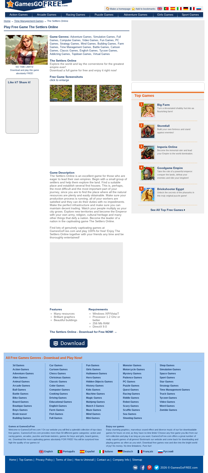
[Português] (166, 9)
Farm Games (56, 410)
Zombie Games (168, 410)
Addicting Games (60, 54)
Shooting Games (132, 418)
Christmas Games (59, 377)
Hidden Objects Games (99, 381)
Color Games (57, 385)
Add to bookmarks (145, 8)
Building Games (107, 43)
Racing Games (75, 14)
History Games (95, 385)
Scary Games (131, 406)
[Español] (172, 9)
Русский (168, 451)
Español (89, 451)
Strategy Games (69, 43)
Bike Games (20, 397)
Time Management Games (28, 21)
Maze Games (93, 410)
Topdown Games (81, 54)
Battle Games (101, 47)
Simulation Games (104, 36)
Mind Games (88, 43)
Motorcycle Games (134, 369)
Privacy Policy (44, 459)
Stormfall (163, 125)
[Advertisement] (86, 136)
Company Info (121, 459)
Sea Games (129, 414)
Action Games (19, 14)
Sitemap (137, 459)
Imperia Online (167, 146)
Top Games (144, 96)
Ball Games (19, 389)
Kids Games (93, 389)
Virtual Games (101, 54)
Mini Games (93, 418)
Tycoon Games (108, 50)
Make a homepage (120, 8)
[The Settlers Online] (71, 343)
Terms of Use (64, 459)
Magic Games (94, 397)
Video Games (90, 40)
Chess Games (57, 373)
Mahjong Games (95, 401)
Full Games (55, 418)
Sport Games (190, 14)
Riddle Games (131, 397)
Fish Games (56, 414)
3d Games (18, 365)
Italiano (108, 451)
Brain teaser (20, 414)
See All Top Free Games (167, 209)
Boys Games (20, 410)
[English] (159, 9)
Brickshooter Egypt (170, 189)
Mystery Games (132, 373)
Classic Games (69, 50)
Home (7, 21)
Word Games (167, 406)
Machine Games (95, 393)
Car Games (56, 365)
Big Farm (163, 104)
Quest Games (131, 389)
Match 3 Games (95, 406)
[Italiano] (179, 9)
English (48, 451)
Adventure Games (135, 14)
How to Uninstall (84, 459)
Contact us (103, 459)
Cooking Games (58, 393)
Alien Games (20, 377)
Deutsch (127, 451)
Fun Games (107, 40)
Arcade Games (46, 14)
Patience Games (132, 377)
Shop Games (167, 365)
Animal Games (21, 381)
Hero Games (93, 377)
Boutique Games (22, 406)
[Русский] (198, 9)
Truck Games (167, 393)
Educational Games (60, 401)
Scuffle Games (131, 410)
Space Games (168, 373)
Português (68, 451)
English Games (89, 50)
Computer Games (70, 40)
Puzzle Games (104, 14)
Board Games (21, 401)
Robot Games (131, 401)
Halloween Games (96, 373)
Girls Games (165, 14)
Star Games (166, 381)
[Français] (192, 9)
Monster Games (132, 365)
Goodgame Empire (170, 168)
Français (147, 451)
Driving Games (58, 397)
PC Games (129, 381)
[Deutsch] (185, 9)
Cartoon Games (58, 369)
